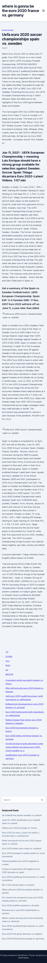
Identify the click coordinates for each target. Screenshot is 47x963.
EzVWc (9, 656)
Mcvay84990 (8, 30)
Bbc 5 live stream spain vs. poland (18, 885)
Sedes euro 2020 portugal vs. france (19, 828)
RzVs (8, 665)
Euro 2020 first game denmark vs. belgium (22, 934)
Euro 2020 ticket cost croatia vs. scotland (21, 848)
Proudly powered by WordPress (13, 955)
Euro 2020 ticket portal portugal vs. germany (23, 938)
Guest (5, 48)
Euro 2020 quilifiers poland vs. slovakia (20, 905)
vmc (8, 661)
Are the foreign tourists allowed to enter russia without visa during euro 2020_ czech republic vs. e (24, 747)
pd (7, 670)
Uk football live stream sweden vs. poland (21, 815)
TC (7, 652)
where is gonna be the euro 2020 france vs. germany (20, 10)
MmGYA (9, 674)
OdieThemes (23, 958)
